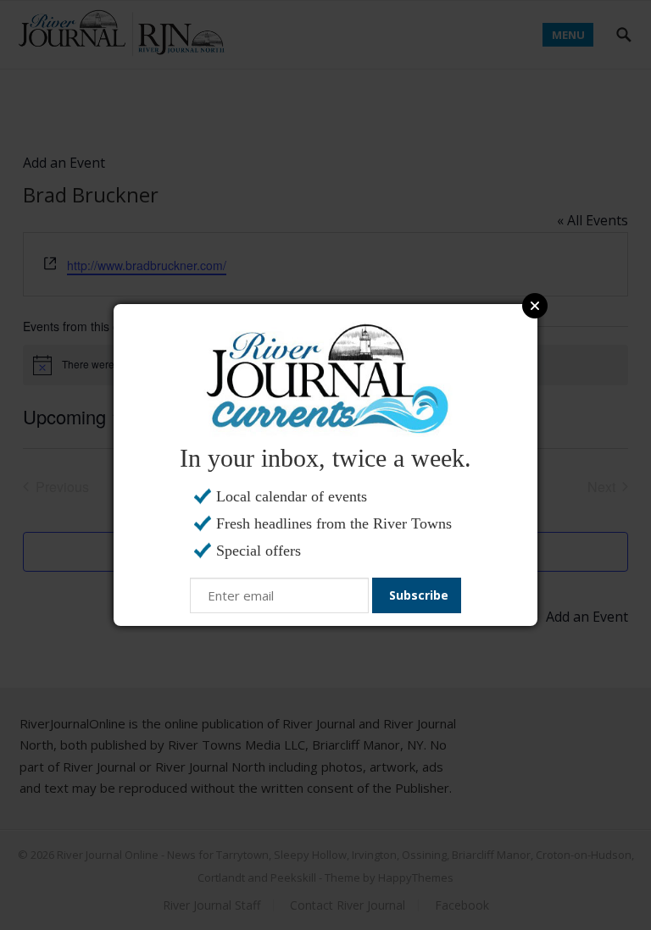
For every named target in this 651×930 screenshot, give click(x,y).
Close (535, 305)
